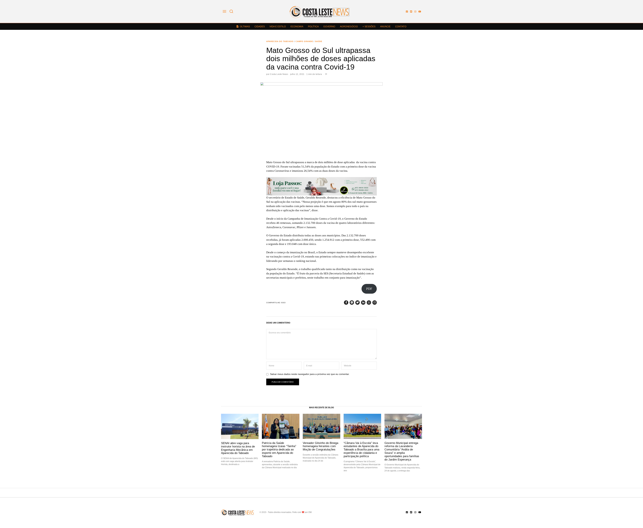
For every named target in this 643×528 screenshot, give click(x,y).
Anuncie (385, 26)
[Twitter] (411, 12)
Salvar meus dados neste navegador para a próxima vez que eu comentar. (309, 374)
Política (313, 26)
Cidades (260, 26)
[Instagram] (415, 12)
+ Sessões (369, 26)
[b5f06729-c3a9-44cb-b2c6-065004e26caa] (321, 186)
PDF (369, 288)
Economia (297, 26)
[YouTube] (420, 12)
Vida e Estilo (277, 26)
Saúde (318, 41)
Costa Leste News (279, 74)
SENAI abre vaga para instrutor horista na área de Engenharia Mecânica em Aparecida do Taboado (238, 448)
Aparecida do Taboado (280, 41)
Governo (329, 26)
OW (310, 512)
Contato (400, 26)
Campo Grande (304, 41)
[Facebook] (407, 12)
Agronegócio (349, 26)
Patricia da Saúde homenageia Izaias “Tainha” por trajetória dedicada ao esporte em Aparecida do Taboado (279, 449)
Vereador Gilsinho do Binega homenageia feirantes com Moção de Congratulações (320, 446)
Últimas (245, 26)
